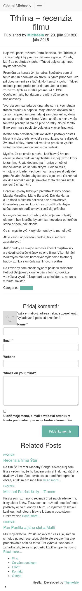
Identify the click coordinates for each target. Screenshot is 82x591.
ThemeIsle (71, 582)
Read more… (51, 480)
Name (22, 324)
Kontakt (17, 571)
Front (15, 567)
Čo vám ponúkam (24, 562)
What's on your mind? (19, 373)
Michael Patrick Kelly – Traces (29, 491)
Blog (15, 558)
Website (9, 356)
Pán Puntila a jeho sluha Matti (29, 527)
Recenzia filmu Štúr (20, 460)
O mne (16, 575)
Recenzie (26, 287)
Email (8, 340)
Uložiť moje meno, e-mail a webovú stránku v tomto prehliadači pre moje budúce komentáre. (38, 417)
